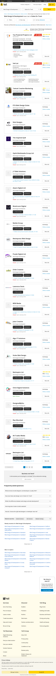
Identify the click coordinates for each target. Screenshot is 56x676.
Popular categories (25, 4)
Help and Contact (7, 622)
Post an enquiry (7, 610)
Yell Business (9, 1)
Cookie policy (24, 642)
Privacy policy (24, 639)
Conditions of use (25, 646)
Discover (24, 603)
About (4, 656)
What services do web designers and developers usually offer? (21, 491)
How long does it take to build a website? (15, 506)
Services (6, 603)
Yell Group (25, 631)
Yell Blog (43, 603)
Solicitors (23, 626)
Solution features (7, 648)
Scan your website (7, 644)
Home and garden (44, 626)
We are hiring (6, 626)
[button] (19, 9)
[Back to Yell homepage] (4, 4)
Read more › (49, 25)
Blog (45, 4)
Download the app (28, 1)
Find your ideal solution (9, 640)
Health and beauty (44, 622)
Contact (5, 652)
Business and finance (45, 614)
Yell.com (3, 1)
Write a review (46, 39)
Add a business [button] (28, 479)
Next (47, 467)
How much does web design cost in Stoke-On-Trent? (18, 496)
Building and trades (45, 610)
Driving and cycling (44, 618)
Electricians (24, 618)
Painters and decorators (27, 622)
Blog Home (42, 607)
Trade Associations (8, 618)
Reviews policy (25, 650)
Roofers (23, 614)
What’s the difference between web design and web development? (22, 501)
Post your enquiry (37, 4)
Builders (23, 607)
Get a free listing (38, 1)
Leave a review (7, 614)
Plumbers (23, 610)
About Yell (24, 635)
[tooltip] (40, 9)
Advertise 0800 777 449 (49, 1)
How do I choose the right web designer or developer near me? (21, 511)
